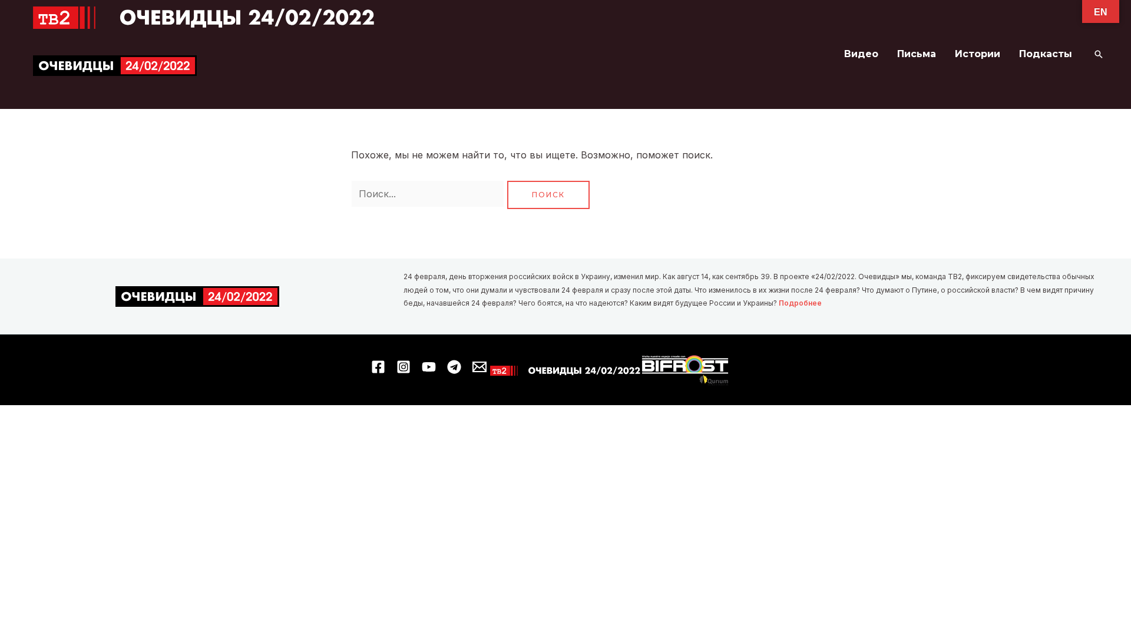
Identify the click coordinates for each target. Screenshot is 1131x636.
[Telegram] (454, 366)
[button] (1098, 54)
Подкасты (1045, 53)
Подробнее (800, 303)
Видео (861, 53)
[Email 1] (479, 366)
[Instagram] (403, 366)
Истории (977, 53)
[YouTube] (428, 366)
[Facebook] (378, 366)
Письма (916, 53)
